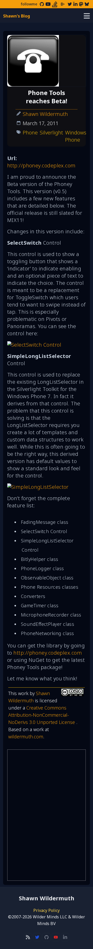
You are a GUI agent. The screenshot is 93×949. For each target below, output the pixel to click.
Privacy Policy (46, 910)
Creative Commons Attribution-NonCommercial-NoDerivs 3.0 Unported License (42, 715)
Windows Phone (75, 136)
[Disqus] (46, 815)
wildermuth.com (25, 736)
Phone (30, 132)
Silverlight (51, 132)
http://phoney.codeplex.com (41, 165)
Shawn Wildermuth (45, 113)
